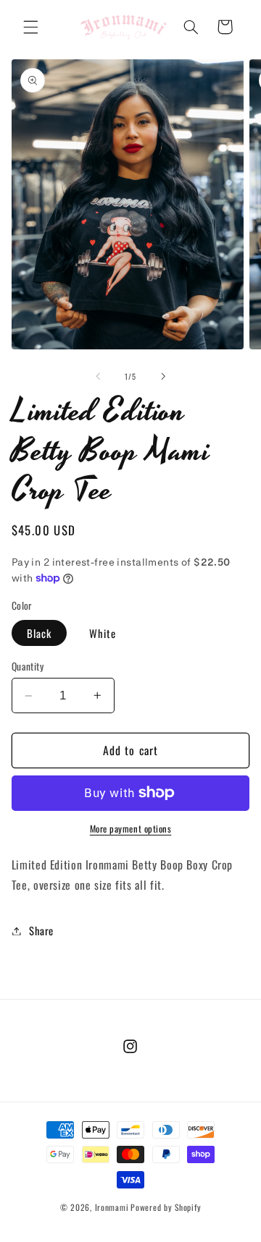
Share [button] (41, 930)
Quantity (28, 666)
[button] (30, 26)
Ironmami (112, 1207)
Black (39, 633)
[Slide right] (163, 376)
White (102, 633)
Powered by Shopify (165, 1207)
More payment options (131, 828)
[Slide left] (98, 376)
